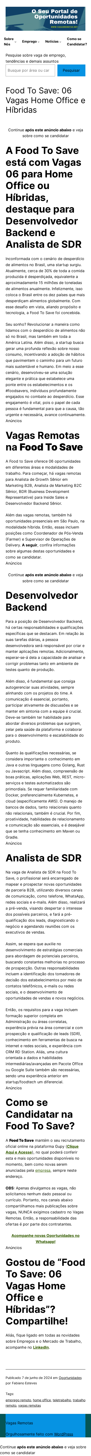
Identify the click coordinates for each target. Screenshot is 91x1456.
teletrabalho (62, 1400)
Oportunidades (70, 1378)
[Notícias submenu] (60, 42)
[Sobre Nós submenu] (15, 42)
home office (42, 1400)
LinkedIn (41, 1347)
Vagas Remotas (19, 1423)
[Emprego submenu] (38, 42)
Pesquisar (71, 70)
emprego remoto (18, 1400)
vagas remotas (29, 1405)
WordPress (63, 1434)
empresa (42, 1170)
